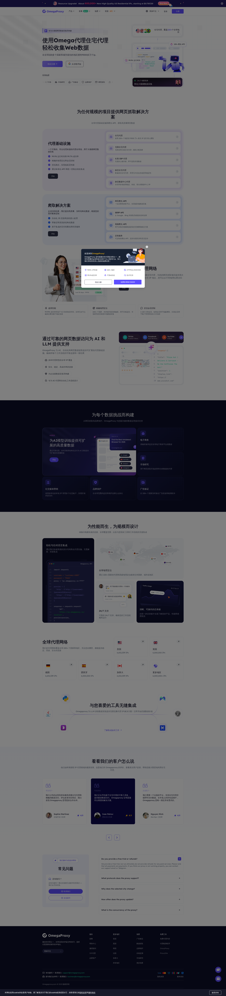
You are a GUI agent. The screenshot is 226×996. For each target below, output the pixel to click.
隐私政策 (83, 992)
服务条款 (91, 992)
